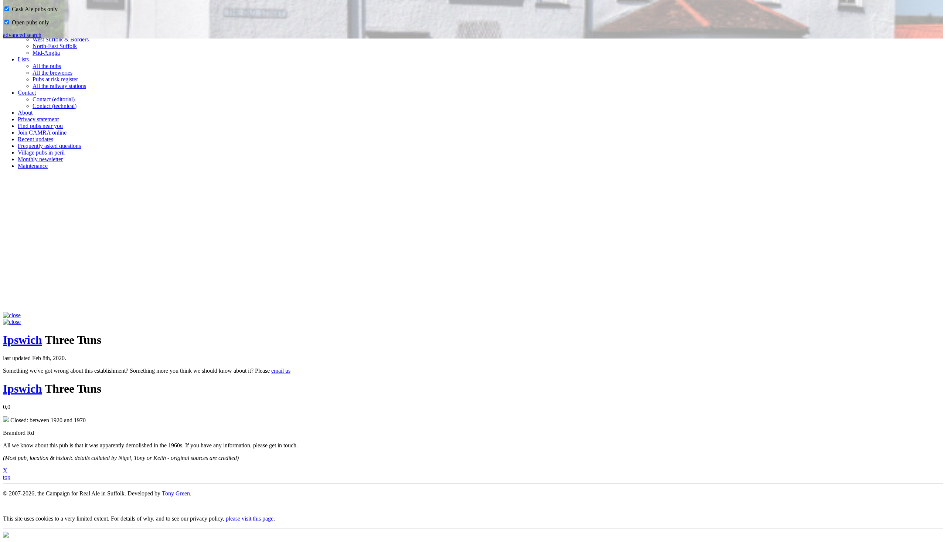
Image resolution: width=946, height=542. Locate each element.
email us (280, 370)
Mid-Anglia (46, 53)
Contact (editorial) (54, 99)
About (25, 112)
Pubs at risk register (55, 79)
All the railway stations (59, 86)
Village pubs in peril (41, 152)
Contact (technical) (54, 106)
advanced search (22, 35)
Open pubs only (29, 22)
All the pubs (47, 66)
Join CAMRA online (42, 132)
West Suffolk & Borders (61, 39)
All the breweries (52, 73)
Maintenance (33, 166)
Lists (23, 59)
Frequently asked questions (49, 146)
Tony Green (176, 493)
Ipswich (22, 339)
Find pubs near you (40, 126)
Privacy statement (38, 119)
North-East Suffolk (55, 46)
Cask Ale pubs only (34, 9)
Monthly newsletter (40, 159)
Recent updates (35, 139)
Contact (27, 92)
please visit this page (249, 518)
